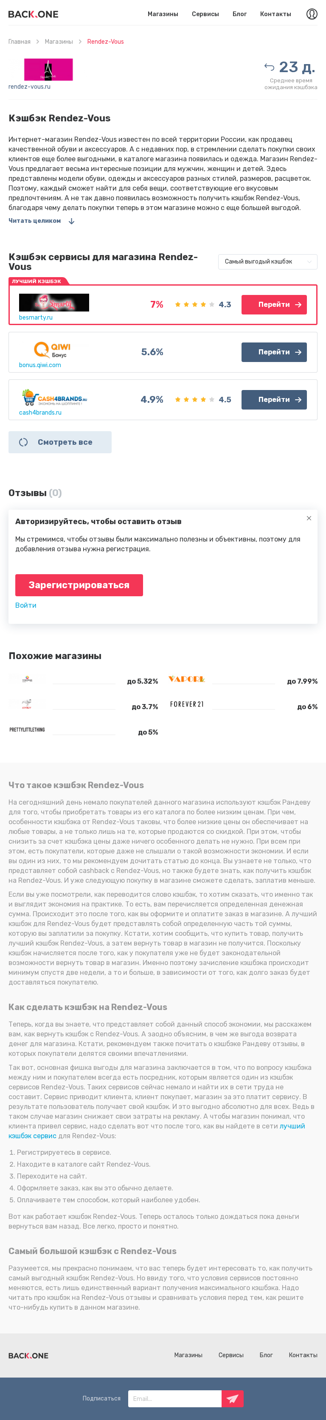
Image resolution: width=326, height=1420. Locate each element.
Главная (19, 41)
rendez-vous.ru (29, 86)
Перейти (274, 304)
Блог (240, 14)
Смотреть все (65, 442)
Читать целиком (34, 221)
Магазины (163, 14)
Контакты (275, 14)
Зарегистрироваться (79, 585)
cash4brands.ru (40, 412)
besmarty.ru (36, 317)
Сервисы (205, 14)
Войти (26, 605)
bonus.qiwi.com (40, 365)
